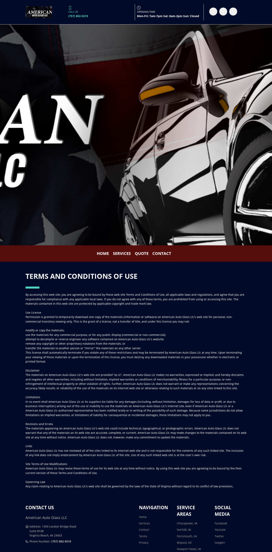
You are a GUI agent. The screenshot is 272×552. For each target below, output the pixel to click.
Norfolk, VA (184, 530)
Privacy (143, 542)
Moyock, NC (184, 542)
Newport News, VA (189, 549)
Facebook (221, 523)
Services (122, 253)
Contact (161, 253)
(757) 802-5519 (61, 541)
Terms (143, 536)
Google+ (220, 542)
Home (103, 253)
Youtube (220, 530)
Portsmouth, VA (187, 536)
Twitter (219, 536)
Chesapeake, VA (187, 523)
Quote (142, 253)
